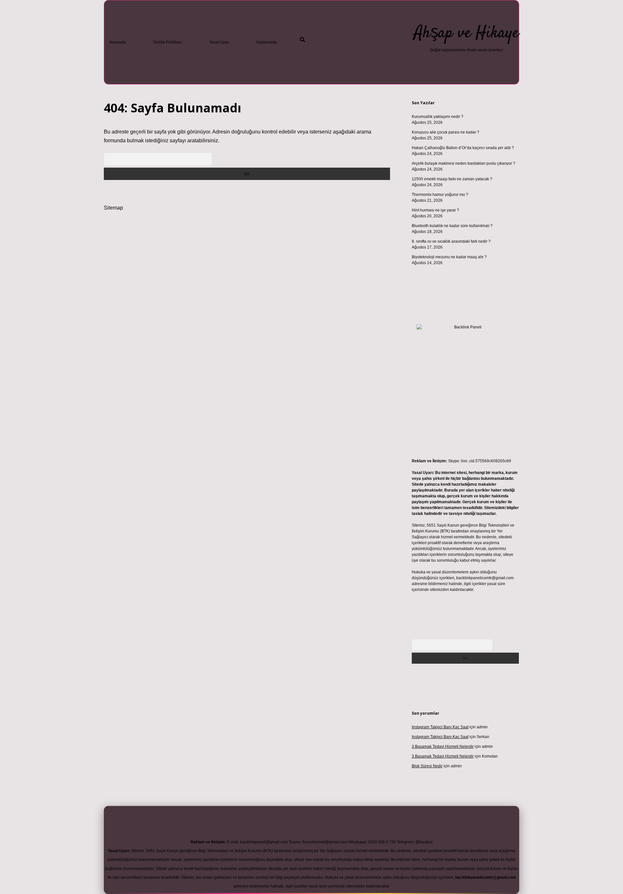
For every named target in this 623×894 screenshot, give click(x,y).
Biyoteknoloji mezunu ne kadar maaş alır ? (449, 257)
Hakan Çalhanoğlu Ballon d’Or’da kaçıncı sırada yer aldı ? (463, 148)
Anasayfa (117, 42)
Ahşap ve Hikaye (466, 33)
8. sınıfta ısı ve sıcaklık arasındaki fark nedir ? (451, 241)
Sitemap (113, 208)
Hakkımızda (266, 42)
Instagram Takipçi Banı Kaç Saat (440, 727)
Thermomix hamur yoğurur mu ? (440, 194)
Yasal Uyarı (219, 42)
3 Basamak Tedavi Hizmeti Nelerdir (443, 746)
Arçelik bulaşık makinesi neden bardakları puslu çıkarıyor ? (463, 163)
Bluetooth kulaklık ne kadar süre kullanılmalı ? (452, 226)
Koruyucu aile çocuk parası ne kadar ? (445, 132)
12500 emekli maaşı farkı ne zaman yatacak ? (452, 179)
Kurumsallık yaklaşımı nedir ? (437, 116)
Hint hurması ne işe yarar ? (435, 210)
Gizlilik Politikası (167, 42)
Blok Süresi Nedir (427, 766)
